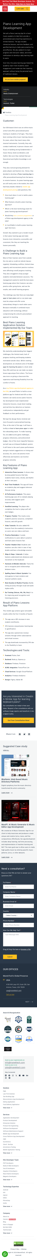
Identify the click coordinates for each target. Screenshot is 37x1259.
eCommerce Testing (9, 1147)
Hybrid (5, 1195)
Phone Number (9, 921)
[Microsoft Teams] (19, 1076)
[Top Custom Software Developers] (18, 1019)
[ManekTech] (5, 8)
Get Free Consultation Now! (18, 720)
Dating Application (9, 1102)
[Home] (4, 112)
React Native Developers (11, 1174)
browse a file (25, 949)
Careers (9, 1219)
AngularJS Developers (10, 1171)
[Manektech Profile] (29, 1039)
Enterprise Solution (9, 1123)
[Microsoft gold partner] (8, 1019)
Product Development (10, 1120)
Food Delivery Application (11, 1104)
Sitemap (23, 1249)
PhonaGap (6, 1200)
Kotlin (5, 1203)
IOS (4, 1192)
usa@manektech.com (13, 990)
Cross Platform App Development (14, 1136)
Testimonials (7, 1230)
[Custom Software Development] (18, 1039)
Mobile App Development (11, 1134)
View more (6, 1108)
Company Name (9, 892)
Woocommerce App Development (13, 1099)
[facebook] (9, 1076)
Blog (4, 1222)
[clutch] (18, 1029)
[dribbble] (6, 1078)
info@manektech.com (15, 1062)
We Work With (7, 1227)
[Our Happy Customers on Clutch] (8, 1029)
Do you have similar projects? (15, 79)
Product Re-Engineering (10, 1126)
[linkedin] (6, 1076)
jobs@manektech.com (15, 1067)
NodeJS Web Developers (11, 1166)
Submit (9, 957)
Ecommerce (7, 1142)
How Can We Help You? (12, 930)
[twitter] (16, 1076)
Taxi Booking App (8, 1096)
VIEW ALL (6, 750)
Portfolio (8, 112)
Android (5, 1190)
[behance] (27, 1076)
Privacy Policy (15, 1249)
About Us (6, 1216)
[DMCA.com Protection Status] (18, 1244)
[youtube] (23, 1076)
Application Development (11, 1118)
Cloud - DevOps (8, 1144)
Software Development (10, 1128)
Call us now (10, 994)
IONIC (5, 1198)
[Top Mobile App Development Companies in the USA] (8, 1049)
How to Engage (8, 1224)
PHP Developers (8, 1163)
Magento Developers (9, 1176)
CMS (4, 1139)
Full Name (7, 882)
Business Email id (10, 902)
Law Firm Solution (9, 1094)
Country (6, 911)
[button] (29, 1002)
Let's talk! (20, 9)
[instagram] (13, 1076)
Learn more (5, 793)
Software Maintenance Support (13, 1131)
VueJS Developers (9, 1168)
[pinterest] (9, 1078)
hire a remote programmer (23, 215)
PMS (4, 1091)
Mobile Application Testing (11, 1150)
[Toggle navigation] (34, 9)
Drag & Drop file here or (17, 949)
